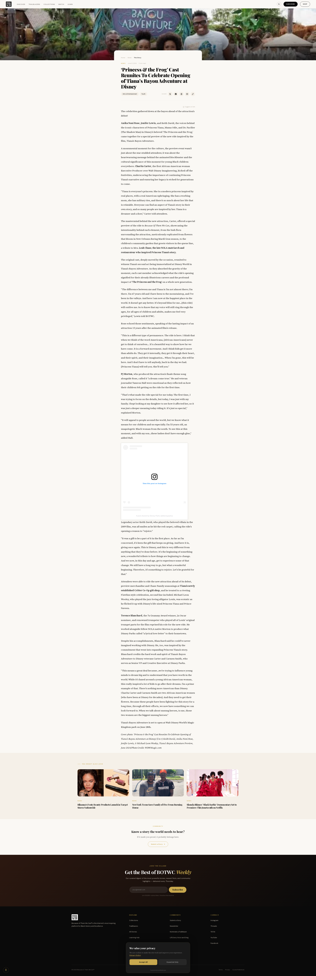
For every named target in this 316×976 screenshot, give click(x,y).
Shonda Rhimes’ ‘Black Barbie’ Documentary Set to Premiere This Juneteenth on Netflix (212, 806)
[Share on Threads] (181, 94)
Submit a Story (158, 844)
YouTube (214, 938)
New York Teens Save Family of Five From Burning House (157, 806)
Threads (214, 926)
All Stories (133, 932)
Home (123, 58)
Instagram (214, 920)
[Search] (279, 4)
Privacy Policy (135, 955)
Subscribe (290, 4)
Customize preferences (158, 970)
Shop (305, 4)
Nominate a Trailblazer (178, 932)
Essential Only (172, 962)
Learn (70, 4)
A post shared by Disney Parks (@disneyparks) (154, 516)
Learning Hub (134, 938)
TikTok (213, 932)
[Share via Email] (187, 94)
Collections (49, 4)
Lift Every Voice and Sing (179, 938)
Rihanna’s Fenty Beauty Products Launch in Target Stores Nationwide (103, 806)
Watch (61, 4)
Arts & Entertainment (130, 94)
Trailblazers (34, 4)
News (130, 58)
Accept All (143, 962)
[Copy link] (193, 94)
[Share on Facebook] (176, 94)
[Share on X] (170, 94)
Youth (143, 94)
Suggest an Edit (190, 107)
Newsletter (174, 926)
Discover (21, 4)
